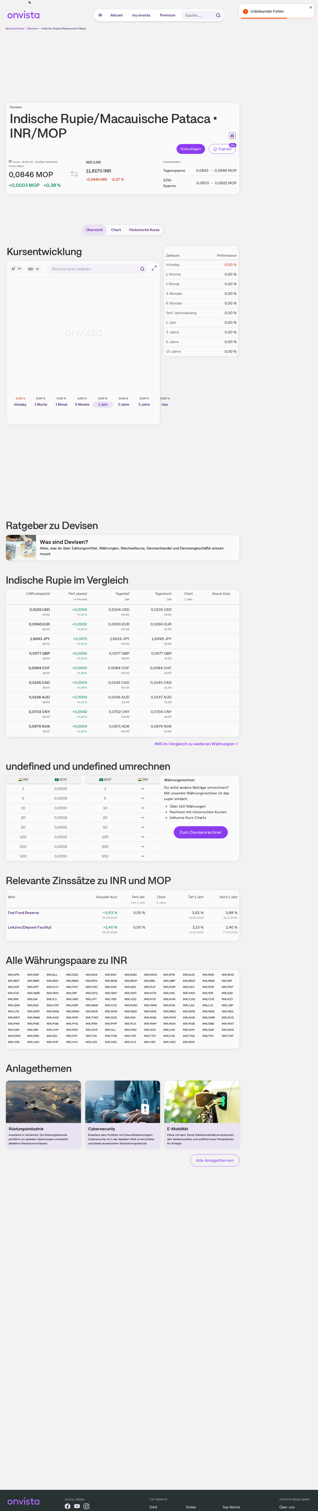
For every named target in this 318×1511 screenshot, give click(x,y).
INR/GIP (71, 993)
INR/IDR (207, 993)
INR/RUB (189, 1024)
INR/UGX (14, 1042)
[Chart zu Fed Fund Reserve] (161, 914)
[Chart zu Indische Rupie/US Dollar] (188, 611)
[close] (311, 7)
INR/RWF (150, 1024)
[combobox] (98, 269)
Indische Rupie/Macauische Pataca (63, 28)
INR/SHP (189, 1030)
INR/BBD (33, 981)
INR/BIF (227, 981)
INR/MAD (131, 1011)
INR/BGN (208, 981)
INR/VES (149, 1042)
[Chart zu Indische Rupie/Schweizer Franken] (188, 669)
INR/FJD (13, 993)
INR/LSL (207, 1005)
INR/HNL (169, 993)
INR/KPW (169, 1017)
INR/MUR (150, 1011)
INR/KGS (169, 1005)
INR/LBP (227, 1005)
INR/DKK (111, 987)
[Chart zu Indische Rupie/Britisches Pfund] (188, 654)
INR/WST (228, 1024)
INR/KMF (72, 1005)
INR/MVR (111, 1011)
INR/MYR (92, 1011)
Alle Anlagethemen (215, 1160)
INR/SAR (13, 1030)
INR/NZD (111, 1017)
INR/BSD (208, 975)
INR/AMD (131, 975)
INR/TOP (130, 1036)
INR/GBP (169, 981)
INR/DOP (169, 987)
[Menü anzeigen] (100, 15)
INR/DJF (150, 987)
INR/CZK (169, 1036)
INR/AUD (189, 975)
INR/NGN (150, 1017)
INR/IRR (13, 999)
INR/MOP (33, 1011)
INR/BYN (189, 1042)
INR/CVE (208, 999)
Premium (168, 15)
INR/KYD (150, 999)
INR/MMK (33, 1017)
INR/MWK (72, 1011)
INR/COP (53, 1005)
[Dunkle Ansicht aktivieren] (30, 2)
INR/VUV (130, 1042)
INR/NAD (53, 1017)
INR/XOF (13, 987)
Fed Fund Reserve (23, 912)
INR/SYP (71, 1036)
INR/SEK (33, 1030)
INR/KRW (14, 1036)
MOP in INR (93, 162)
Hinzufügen (191, 148)
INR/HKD (189, 993)
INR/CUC (111, 1005)
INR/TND (189, 1036)
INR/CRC (92, 987)
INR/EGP (33, 975)
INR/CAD (189, 999)
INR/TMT (227, 1036)
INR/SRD (33, 1036)
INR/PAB (33, 1024)
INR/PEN (91, 1024)
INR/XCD (228, 1017)
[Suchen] (218, 15)
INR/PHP (111, 1024)
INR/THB (111, 1036)
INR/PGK (53, 1024)
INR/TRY (208, 1036)
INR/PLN (130, 1024)
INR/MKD (169, 1011)
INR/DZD (72, 975)
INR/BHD (228, 975)
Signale (225, 148)
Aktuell (117, 15)
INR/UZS (91, 1042)
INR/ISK (32, 999)
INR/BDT (14, 981)
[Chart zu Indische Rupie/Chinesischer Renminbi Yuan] (188, 713)
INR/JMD (72, 999)
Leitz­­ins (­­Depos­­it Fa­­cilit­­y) (29, 927)
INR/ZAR (208, 1030)
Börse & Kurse (15, 28)
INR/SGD (131, 1030)
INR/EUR (208, 987)
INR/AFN (13, 975)
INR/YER (110, 999)
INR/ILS (52, 999)
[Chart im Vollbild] (154, 268)
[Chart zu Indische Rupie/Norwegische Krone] (188, 727)
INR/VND (169, 1042)
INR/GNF (111, 993)
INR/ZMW (150, 1005)
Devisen (32, 28)
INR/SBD (208, 1024)
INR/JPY (91, 999)
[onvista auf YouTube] (77, 1507)
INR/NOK (189, 1017)
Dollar (191, 1507)
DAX (153, 1507)
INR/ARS (110, 975)
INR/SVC (189, 987)
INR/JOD (130, 999)
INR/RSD (72, 1030)
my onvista (141, 15)
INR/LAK (188, 1005)
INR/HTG (150, 993)
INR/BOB (111, 981)
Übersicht (94, 229)
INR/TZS (91, 1036)
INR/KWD (131, 1005)
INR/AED (130, 987)
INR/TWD (92, 1017)
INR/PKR (14, 1024)
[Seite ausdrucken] (232, 135)
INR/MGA (53, 1011)
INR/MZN (189, 1011)
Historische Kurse (144, 229)
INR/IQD (227, 993)
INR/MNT (14, 1017)
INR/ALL (52, 975)
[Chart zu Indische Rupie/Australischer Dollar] (188, 698)
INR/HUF (52, 1042)
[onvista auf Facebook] (67, 1507)
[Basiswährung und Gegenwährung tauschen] (74, 175)
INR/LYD (13, 1011)
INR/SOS (150, 1030)
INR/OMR (208, 1017)
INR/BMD (72, 981)
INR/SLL (110, 1030)
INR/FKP (227, 987)
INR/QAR (14, 1005)
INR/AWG (150, 975)
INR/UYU (72, 1042)
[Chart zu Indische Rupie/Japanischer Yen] (188, 640)
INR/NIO (130, 1017)
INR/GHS (53, 993)
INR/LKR (169, 1030)
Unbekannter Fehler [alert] (267, 11)
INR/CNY (72, 987)
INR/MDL (228, 1011)
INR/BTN (91, 981)
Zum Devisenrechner (201, 832)
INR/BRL (150, 981)
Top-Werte (231, 1507)
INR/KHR (169, 999)
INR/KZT (227, 999)
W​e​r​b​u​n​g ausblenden (163, 64)
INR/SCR (91, 1030)
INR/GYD (131, 993)
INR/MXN (208, 1011)
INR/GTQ (92, 993)
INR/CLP (52, 987)
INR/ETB (169, 975)
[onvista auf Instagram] (86, 1507)
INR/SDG (228, 1030)
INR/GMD (33, 993)
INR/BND (189, 981)
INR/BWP (131, 981)
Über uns (287, 1507)
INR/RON (169, 1024)
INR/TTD (150, 1036)
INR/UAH (33, 1042)
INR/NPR (72, 1017)
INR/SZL (52, 1036)
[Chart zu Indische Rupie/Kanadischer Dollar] (188, 684)
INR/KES (33, 1005)
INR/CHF (53, 1030)
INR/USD (111, 1042)
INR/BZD (52, 981)
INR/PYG (72, 1024)
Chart (116, 229)
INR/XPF (33, 987)
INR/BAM (92, 1005)
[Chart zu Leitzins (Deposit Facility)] (161, 929)
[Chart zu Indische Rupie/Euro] (188, 625)
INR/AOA (91, 975)
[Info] (16, 268)
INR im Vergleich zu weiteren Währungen (194, 743)
